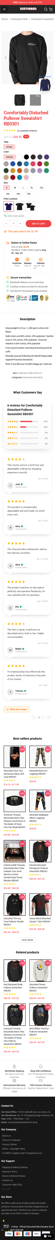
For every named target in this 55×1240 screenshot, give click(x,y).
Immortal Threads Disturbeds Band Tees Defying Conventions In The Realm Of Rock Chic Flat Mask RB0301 (15, 821)
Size (6, 182)
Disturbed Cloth (19, 19)
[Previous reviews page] (34, 717)
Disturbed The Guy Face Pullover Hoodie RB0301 (14, 921)
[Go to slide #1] (19, 100)
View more (27, 940)
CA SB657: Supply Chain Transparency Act (22, 1153)
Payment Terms (9, 1171)
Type (6, 142)
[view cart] (51, 9)
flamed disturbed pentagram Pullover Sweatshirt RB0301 (38, 868)
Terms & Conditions (11, 1140)
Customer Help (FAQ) (12, 1184)
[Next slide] (49, 57)
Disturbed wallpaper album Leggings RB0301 (38, 818)
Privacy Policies (9, 1144)
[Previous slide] (6, 57)
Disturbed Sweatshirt (42, 19)
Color (6, 151)
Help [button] (49, 1236)
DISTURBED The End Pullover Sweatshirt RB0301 (39, 1031)
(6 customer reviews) (27, 130)
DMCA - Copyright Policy (13, 1149)
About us (6, 1136)
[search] (46, 9)
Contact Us (7, 1180)
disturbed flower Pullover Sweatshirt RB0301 (38, 987)
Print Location (10, 199)
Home (4, 19)
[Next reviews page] (48, 717)
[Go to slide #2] (35, 100)
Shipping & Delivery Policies (15, 1167)
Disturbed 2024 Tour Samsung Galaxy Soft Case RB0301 (14, 773)
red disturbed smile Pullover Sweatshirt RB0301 (13, 987)
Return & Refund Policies (13, 1176)
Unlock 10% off (6, 1226)
